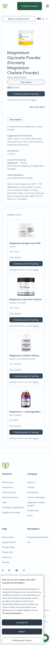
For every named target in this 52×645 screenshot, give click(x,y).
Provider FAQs (8, 547)
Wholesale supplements (13, 507)
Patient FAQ (7, 552)
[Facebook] (2, 570)
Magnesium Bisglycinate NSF (25, 243)
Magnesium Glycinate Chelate (25, 299)
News (30, 515)
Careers (30, 487)
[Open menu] (48, 6)
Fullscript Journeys (10, 497)
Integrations (7, 487)
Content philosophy (36, 497)
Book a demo (8, 537)
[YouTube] (17, 570)
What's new (7, 482)
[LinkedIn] (9, 570)
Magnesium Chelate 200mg (24, 355)
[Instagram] (24, 570)
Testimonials (32, 510)
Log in (33, 100)
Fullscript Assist (9, 492)
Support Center (9, 542)
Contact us (7, 557)
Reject (21, 631)
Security (5, 562)
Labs (4, 502)
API (28, 542)
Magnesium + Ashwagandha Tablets (29, 411)
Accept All (22, 622)
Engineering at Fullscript (37, 537)
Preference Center (22, 640)
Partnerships (33, 492)
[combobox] (42, 18)
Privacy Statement (12, 613)
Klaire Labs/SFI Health (16, 77)
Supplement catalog (11, 512)
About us (31, 482)
